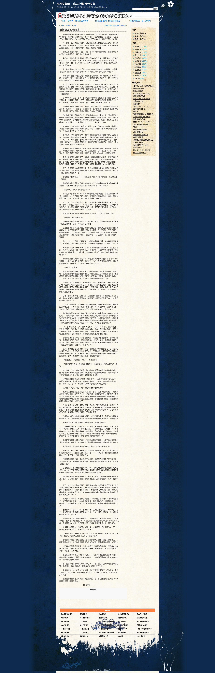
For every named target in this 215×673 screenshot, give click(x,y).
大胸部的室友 (138, 101)
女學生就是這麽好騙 (140, 135)
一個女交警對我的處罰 (141, 117)
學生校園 (93, 590)
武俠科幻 (138, 58)
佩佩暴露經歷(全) (139, 96)
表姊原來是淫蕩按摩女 (141, 99)
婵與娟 (135, 112)
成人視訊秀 (102, 614)
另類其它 (138, 76)
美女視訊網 (64, 618)
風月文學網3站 (140, 39)
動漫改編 (138, 61)
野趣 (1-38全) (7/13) (140, 106)
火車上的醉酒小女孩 (140, 145)
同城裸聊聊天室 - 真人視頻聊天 (140, 21)
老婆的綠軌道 (138, 137)
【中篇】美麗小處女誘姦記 (143, 86)
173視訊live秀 (65, 629)
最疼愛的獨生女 (139, 109)
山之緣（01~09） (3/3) (141, 94)
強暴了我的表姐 (139, 119)
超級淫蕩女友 (138, 132)
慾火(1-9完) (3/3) (139, 153)
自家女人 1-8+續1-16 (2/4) (68, 25)
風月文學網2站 (140, 36)
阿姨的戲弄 (137, 147)
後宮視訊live (84, 636)
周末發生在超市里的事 (141, 150)
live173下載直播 (123, 625)
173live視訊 (83, 621)
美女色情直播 (84, 625)
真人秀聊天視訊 (85, 618)
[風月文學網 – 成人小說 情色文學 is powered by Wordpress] (81, 654)
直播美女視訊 (122, 618)
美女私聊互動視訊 (123, 614)
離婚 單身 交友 (103, 636)
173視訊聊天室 (84, 629)
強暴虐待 (138, 52)
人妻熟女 (138, 46)
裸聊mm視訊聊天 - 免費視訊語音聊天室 (75, 21)
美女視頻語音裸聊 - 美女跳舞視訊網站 (107, 21)
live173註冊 (122, 621)
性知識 (137, 78)
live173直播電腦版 (143, 621)
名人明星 (138, 64)
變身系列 (138, 70)
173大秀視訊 (141, 636)
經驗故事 (138, 73)
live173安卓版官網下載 (106, 621)
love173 (120, 636)
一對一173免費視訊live (144, 629)
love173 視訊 (65, 625)
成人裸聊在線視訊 (66, 614)
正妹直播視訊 (65, 636)
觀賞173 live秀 (122, 629)
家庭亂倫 (138, 49)
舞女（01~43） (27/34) (141, 122)
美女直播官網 (65, 621)
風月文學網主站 (140, 33)
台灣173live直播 (142, 625)
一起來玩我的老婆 (140, 129)
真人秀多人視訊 (142, 614)
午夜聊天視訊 (103, 618)
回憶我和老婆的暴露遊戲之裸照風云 (115, 25)
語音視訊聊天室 (142, 618)
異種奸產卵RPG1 (139, 88)
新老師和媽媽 (138, 91)
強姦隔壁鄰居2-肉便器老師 (143, 114)
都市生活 (138, 67)
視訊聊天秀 (83, 614)
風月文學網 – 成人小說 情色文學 (76, 3)
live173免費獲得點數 (105, 625)
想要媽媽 (136, 104)
